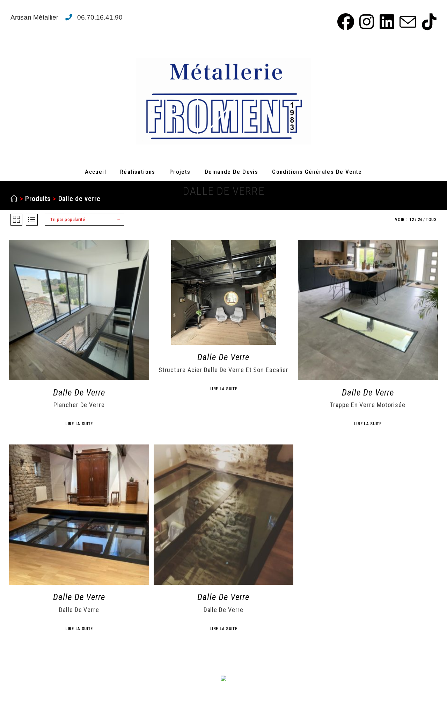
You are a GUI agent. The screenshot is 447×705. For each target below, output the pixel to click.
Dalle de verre (79, 198)
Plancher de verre (78, 405)
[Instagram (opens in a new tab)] (366, 21)
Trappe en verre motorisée (367, 405)
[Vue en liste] (32, 220)
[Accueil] (14, 198)
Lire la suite (79, 423)
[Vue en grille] (16, 220)
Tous (431, 219)
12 (411, 219)
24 (420, 219)
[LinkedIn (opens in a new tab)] (386, 21)
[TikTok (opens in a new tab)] (427, 21)
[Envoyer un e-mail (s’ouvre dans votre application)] (407, 21)
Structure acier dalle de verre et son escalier (223, 370)
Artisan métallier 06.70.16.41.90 (66, 17)
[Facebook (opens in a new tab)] (345, 21)
